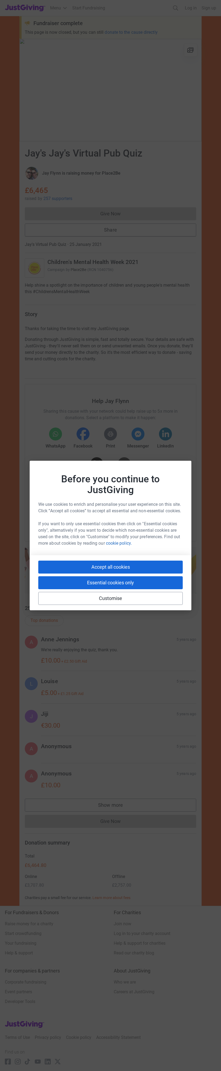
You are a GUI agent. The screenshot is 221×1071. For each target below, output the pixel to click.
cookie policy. (119, 543)
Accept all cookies (110, 567)
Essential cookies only (110, 582)
